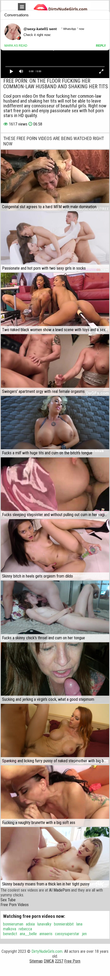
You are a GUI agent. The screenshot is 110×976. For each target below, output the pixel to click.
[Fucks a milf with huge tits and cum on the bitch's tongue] (55, 426)
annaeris (45, 933)
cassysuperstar (67, 933)
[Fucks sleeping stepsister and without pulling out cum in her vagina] (55, 487)
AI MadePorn (59, 890)
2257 (59, 961)
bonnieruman (13, 924)
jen (84, 933)
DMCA (49, 961)
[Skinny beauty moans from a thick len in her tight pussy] (55, 857)
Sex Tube (8, 899)
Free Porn (72, 961)
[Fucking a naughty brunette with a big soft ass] (55, 795)
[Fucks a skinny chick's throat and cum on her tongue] (55, 611)
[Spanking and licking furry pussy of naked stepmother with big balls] (55, 734)
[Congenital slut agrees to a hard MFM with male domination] (55, 180)
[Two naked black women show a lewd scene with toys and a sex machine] (55, 303)
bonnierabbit (64, 924)
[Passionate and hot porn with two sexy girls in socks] (55, 241)
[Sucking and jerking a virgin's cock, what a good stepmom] (55, 672)
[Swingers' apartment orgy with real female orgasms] (55, 364)
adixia (30, 924)
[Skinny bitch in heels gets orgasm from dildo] (55, 549)
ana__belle (28, 933)
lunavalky (44, 924)
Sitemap (36, 961)
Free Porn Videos (15, 904)
